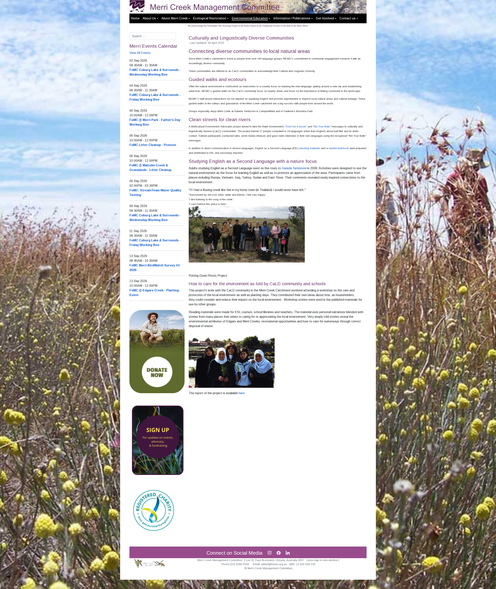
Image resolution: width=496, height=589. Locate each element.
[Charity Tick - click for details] (153, 510)
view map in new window (322, 560)
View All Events (140, 52)
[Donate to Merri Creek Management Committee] (157, 351)
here (242, 393)
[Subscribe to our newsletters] (157, 440)
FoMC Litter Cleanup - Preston (152, 145)
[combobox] (152, 36)
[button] (150, 18)
